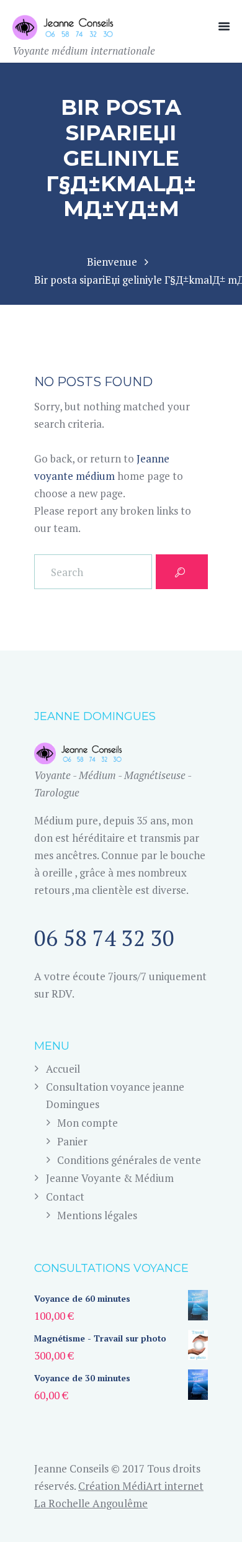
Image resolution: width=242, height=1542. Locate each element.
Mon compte (87, 1123)
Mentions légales (97, 1215)
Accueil (63, 1069)
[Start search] (182, 571)
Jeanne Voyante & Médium (110, 1178)
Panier (72, 1141)
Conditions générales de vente (129, 1160)
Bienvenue (112, 262)
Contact (65, 1196)
